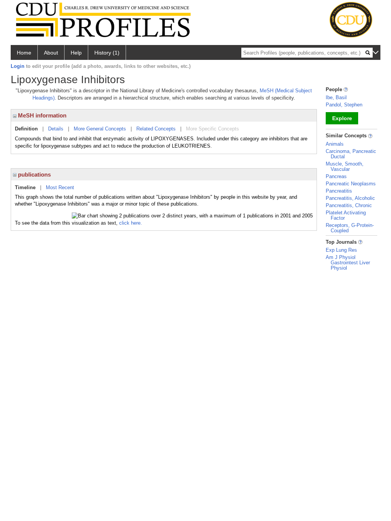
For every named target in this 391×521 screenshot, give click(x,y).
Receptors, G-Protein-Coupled (350, 227)
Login (17, 66)
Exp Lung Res (341, 250)
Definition (26, 129)
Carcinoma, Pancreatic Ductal (351, 153)
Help (76, 53)
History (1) (107, 53)
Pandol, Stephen (344, 105)
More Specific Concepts (212, 129)
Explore (342, 118)
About (51, 53)
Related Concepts (156, 129)
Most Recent (60, 187)
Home (24, 53)
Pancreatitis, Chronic (349, 205)
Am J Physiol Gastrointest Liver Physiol (348, 262)
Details (55, 129)
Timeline (25, 187)
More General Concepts (100, 129)
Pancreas (336, 176)
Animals (335, 144)
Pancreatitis (339, 191)
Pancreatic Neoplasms (351, 184)
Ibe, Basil (336, 97)
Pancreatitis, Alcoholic (350, 198)
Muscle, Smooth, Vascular (345, 166)
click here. (130, 223)
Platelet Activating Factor (346, 215)
